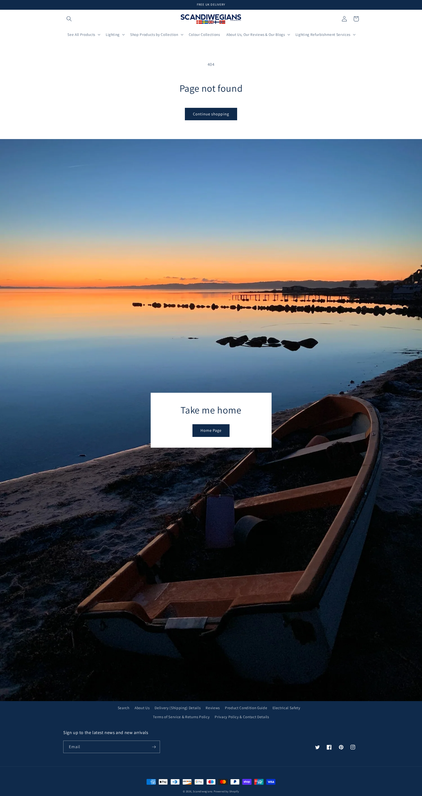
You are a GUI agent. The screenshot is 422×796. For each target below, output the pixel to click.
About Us (142, 707)
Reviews (213, 707)
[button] (69, 19)
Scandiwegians (203, 791)
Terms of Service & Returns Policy (181, 716)
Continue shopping (211, 114)
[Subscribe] (154, 747)
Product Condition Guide (246, 707)
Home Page (211, 430)
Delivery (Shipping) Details (177, 707)
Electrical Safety (286, 707)
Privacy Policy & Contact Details (242, 716)
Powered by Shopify (226, 791)
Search (123, 707)
